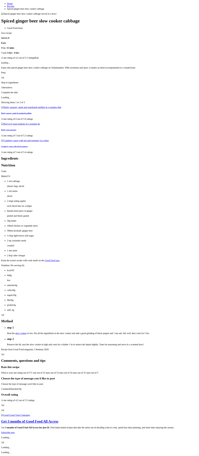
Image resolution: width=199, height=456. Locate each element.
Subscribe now (8, 432)
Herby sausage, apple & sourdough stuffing (16, 113)
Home (10, 3)
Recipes (10, 6)
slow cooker (21, 333)
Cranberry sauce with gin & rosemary (14, 146)
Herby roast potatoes (8, 130)
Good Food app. (52, 260)
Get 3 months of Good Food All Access (29, 421)
